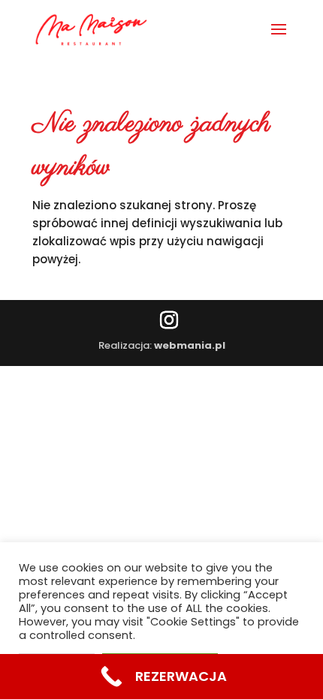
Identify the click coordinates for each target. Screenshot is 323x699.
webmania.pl (189, 345)
